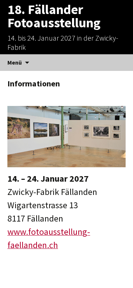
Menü (14, 62)
